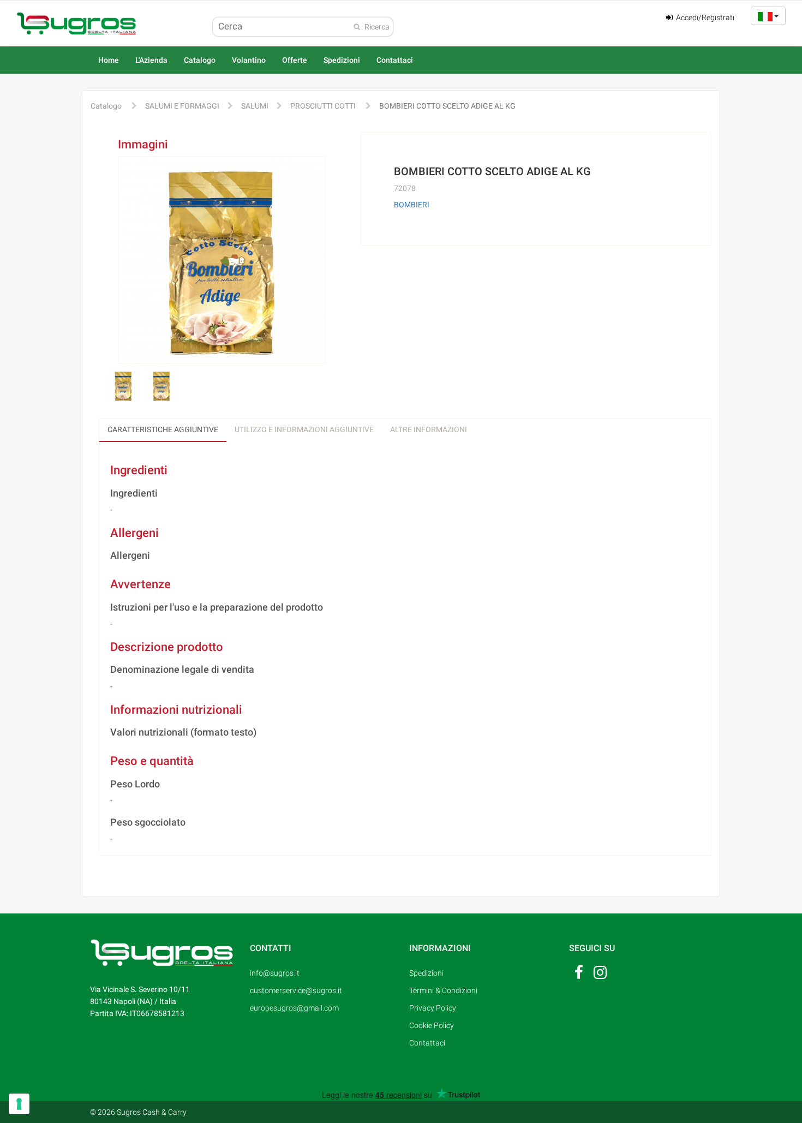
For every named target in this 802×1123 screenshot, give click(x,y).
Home (108, 60)
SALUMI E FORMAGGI (182, 105)
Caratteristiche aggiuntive (162, 429)
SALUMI (254, 105)
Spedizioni (342, 60)
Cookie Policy (431, 1025)
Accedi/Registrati (704, 17)
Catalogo (200, 60)
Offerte (294, 60)
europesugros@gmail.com (294, 1007)
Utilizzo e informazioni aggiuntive (304, 429)
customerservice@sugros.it (295, 990)
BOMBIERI (411, 204)
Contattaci (394, 60)
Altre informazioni (428, 429)
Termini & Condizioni (443, 990)
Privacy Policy (432, 1007)
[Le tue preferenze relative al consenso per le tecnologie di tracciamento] (19, 1104)
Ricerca (377, 26)
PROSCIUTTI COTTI (323, 105)
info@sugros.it (275, 973)
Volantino (249, 60)
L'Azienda (151, 60)
